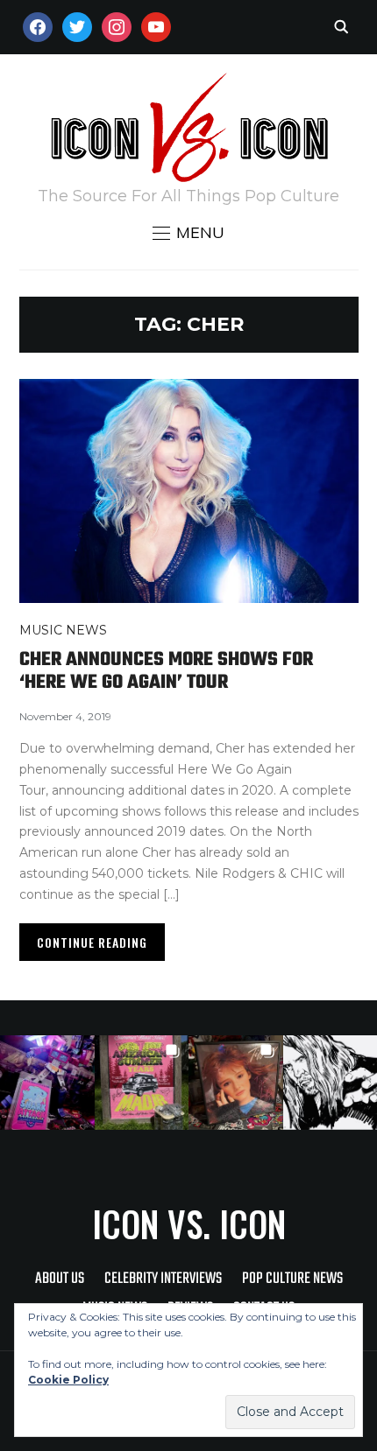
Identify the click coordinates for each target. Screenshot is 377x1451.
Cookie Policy (68, 1379)
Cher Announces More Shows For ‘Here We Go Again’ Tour (166, 671)
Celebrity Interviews (163, 1279)
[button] (188, 233)
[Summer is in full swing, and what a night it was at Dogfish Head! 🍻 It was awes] (142, 1082)
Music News (63, 630)
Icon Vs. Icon (189, 1223)
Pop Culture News (292, 1279)
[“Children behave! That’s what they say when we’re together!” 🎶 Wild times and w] (235, 1082)
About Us (59, 1279)
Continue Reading (92, 942)
